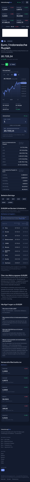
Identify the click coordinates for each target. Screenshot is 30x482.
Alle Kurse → (4, 364)
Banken (3, 457)
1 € (3, 199)
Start (2, 453)
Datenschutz (15, 479)
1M (11, 74)
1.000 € (10, 202)
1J (15, 74)
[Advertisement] (15, 33)
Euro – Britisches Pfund (7, 441)
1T (4, 74)
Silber (2, 463)
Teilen (13, 64)
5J (18, 74)
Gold (2, 461)
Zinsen (2, 459)
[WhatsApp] (6, 64)
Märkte (3, 455)
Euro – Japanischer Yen (7, 447)
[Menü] (27, 2)
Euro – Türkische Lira (6, 445)
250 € (3, 202)
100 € (24, 199)
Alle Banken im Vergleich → (8, 214)
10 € (8, 199)
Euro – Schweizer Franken (7, 443)
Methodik (22, 218)
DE (3, 470)
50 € (18, 199)
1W (8, 74)
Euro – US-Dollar (5, 439)
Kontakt (9, 479)
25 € (13, 199)
